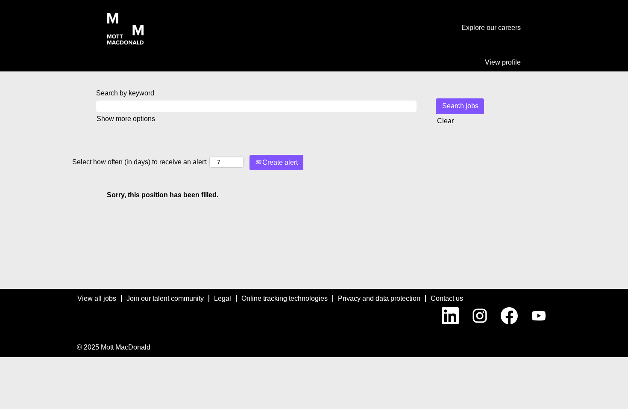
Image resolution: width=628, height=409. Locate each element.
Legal (222, 298)
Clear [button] (445, 120)
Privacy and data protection (379, 298)
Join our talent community (165, 298)
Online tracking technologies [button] (284, 298)
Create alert (279, 162)
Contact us (447, 298)
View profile (503, 62)
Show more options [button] (126, 118)
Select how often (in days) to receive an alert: (140, 162)
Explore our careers (491, 27)
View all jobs (96, 298)
